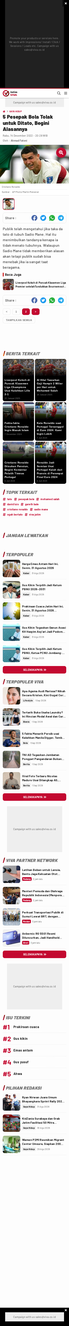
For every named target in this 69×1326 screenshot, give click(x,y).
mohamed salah (49, 499)
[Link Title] (11, 568)
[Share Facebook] (34, 218)
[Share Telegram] (60, 218)
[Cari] (58, 93)
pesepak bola (26, 499)
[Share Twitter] (43, 218)
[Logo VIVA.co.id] (9, 93)
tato (9, 499)
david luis (13, 504)
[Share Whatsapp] (52, 218)
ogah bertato (15, 514)
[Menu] (65, 93)
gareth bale (32, 504)
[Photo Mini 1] (9, 204)
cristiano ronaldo (17, 509)
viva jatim (35, 514)
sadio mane (41, 509)
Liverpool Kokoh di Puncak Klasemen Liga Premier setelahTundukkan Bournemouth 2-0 (40, 284)
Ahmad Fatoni (19, 140)
